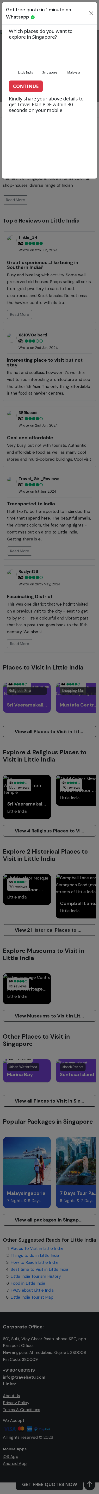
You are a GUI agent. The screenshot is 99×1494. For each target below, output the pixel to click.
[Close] (91, 13)
